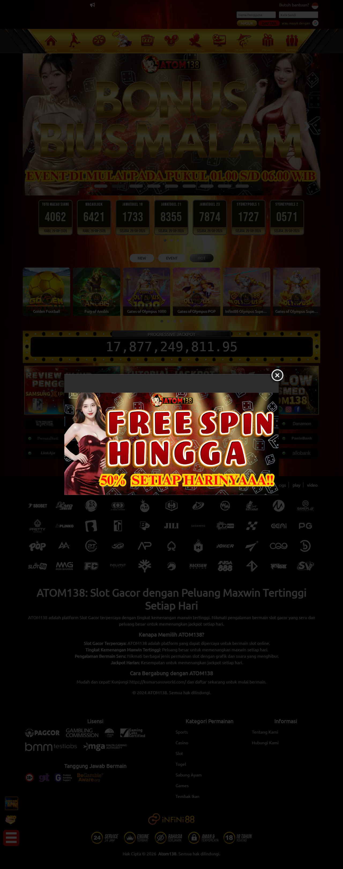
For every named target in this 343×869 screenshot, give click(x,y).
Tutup (277, 375)
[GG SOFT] (171, 444)
